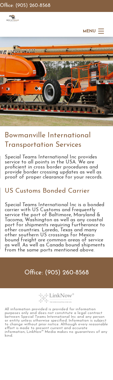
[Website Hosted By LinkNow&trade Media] (56, 298)
